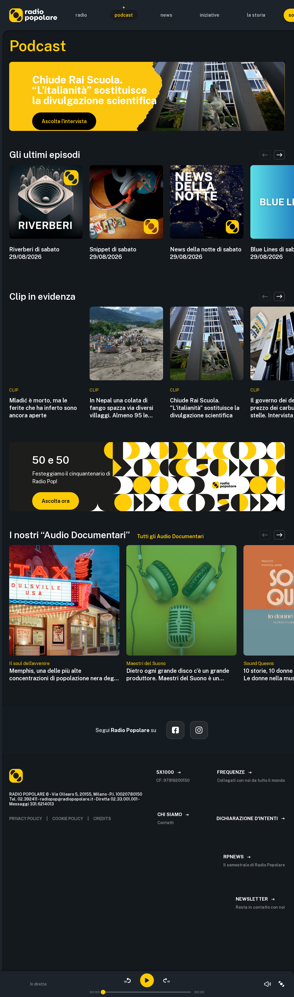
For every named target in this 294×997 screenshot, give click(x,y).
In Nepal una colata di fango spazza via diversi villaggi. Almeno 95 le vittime (121, 408)
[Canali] (281, 984)
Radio (81, 15)
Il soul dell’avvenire (29, 663)
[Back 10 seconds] (127, 980)
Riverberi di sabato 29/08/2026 (34, 253)
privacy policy (25, 818)
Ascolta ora (55, 501)
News (166, 15)
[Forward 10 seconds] (166, 980)
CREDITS (102, 818)
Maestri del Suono (146, 663)
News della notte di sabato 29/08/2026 (205, 253)
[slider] (103, 992)
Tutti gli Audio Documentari (170, 536)
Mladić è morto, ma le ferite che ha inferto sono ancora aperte (43, 408)
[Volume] (267, 984)
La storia (256, 15)
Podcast (124, 15)
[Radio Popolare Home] (33, 15)
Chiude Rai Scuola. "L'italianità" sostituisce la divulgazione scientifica (204, 408)
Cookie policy (67, 818)
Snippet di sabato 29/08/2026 (113, 253)
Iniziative (209, 15)
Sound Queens (258, 663)
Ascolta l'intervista (64, 121)
